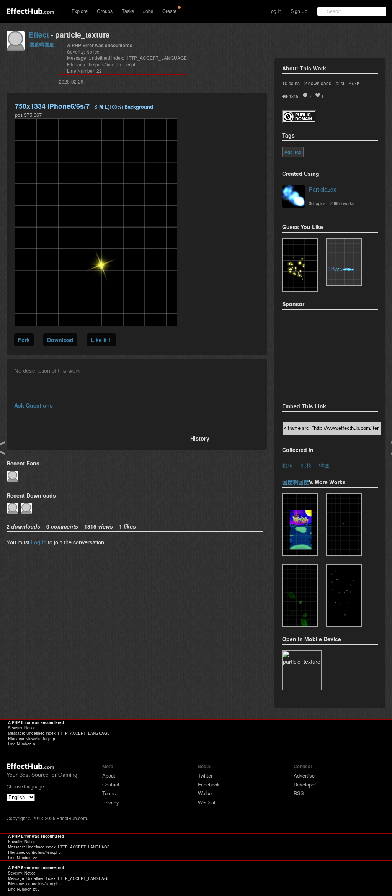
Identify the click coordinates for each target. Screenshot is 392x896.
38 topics (317, 203)
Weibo (205, 793)
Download (60, 340)
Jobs (148, 11)
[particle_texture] (344, 262)
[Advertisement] (320, 353)
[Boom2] (300, 265)
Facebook (209, 784)
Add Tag (292, 152)
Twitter (205, 775)
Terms (109, 793)
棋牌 (287, 465)
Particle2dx (322, 189)
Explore (80, 11)
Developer (305, 784)
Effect (39, 34)
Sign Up (299, 11)
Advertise (304, 775)
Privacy (110, 802)
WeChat (207, 802)
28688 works (342, 203)
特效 (324, 465)
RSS (299, 793)
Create (169, 11)
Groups (105, 11)
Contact (110, 784)
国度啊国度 (41, 44)
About (108, 775)
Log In (274, 11)
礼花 (306, 465)
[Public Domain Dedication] (299, 120)
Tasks (128, 11)
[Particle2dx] (293, 197)
